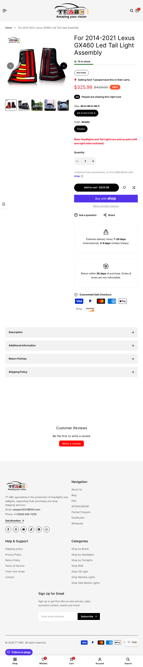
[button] (124, 188)
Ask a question (87, 215)
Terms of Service (14, 565)
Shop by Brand (80, 548)
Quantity (79, 152)
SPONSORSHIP (80, 506)
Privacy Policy (13, 554)
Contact (9, 577)
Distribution (78, 517)
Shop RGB (77, 565)
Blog (74, 495)
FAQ (74, 500)
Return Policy (12, 560)
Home (8, 27)
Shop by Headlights (83, 554)
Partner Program (81, 512)
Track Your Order (15, 571)
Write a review (71, 443)
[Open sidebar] (3, 204)
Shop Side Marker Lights (86, 582)
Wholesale (77, 523)
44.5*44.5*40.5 (86, 112)
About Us (77, 489)
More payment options (106, 206)
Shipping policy (14, 548)
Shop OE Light (80, 571)
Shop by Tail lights (82, 560)
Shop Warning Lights (83, 577)
